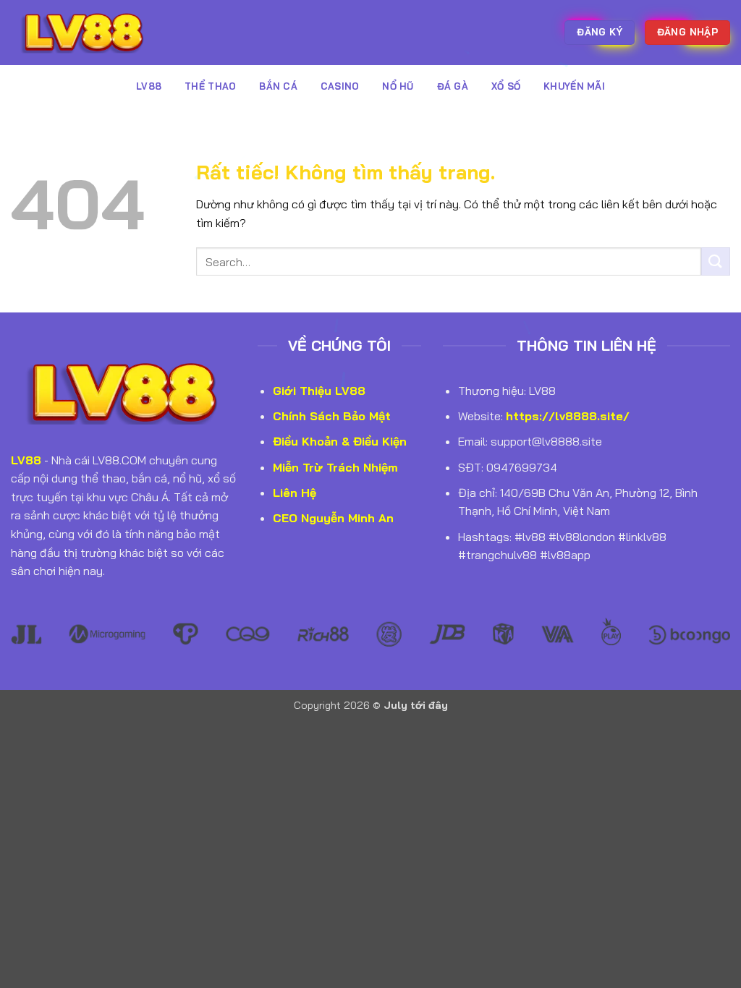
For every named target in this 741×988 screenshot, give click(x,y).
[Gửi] (715, 261)
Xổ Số (505, 86)
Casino (340, 86)
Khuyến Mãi (574, 86)
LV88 (148, 86)
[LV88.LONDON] (83, 32)
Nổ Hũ (397, 86)
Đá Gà (452, 86)
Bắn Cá (278, 86)
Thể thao (210, 86)
